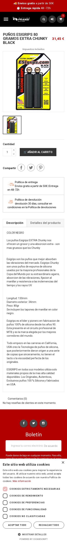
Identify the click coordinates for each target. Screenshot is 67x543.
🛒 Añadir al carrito (38, 152)
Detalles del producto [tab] (45, 223)
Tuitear (31, 167)
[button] (33, 534)
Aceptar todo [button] (17, 525)
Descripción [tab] (14, 223)
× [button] (62, 462)
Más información (22, 481)
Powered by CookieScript (34, 539)
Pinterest (40, 167)
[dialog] (33, 501)
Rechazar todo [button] (49, 525)
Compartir (21, 167)
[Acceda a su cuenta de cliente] (52, 19)
